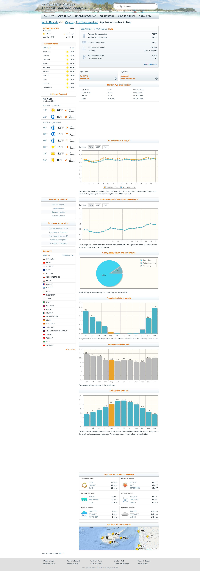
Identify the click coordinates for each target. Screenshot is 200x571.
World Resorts (50, 22)
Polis (45, 79)
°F (53, 16)
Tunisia (49, 334)
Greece (49, 288)
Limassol (46, 59)
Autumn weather (58, 216)
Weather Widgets (126, 16)
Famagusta (47, 87)
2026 (91, 147)
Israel (49, 298)
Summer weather (58, 212)
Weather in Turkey (96, 561)
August (111, 99)
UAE (48, 342)
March (84, 96)
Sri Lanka (50, 324)
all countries (70, 349)
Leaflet (149, 549)
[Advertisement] (138, 120)
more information (150, 64)
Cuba (48, 270)
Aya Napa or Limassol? (58, 236)
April (83, 99)
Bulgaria (50, 259)
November (139, 96)
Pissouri (46, 75)
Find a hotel (145, 16)
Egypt (49, 281)
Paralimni (46, 67)
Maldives (50, 306)
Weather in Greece (49, 564)
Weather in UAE (119, 561)
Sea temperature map (85, 16)
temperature (128, 77)
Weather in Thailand (73, 561)
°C (49, 16)
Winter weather (58, 205)
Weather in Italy (142, 564)
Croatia (49, 266)
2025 (98, 147)
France (49, 284)
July (110, 96)
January (85, 90)
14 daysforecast (85, 77)
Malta (48, 309)
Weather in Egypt (48, 561)
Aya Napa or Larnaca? (58, 243)
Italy (48, 302)
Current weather (51, 28)
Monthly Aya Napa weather (119, 85)
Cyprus (69, 22)
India (48, 291)
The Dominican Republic (56, 331)
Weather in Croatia (96, 564)
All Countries (107, 16)
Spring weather (58, 208)
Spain (48, 320)
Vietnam (49, 345)
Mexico (49, 313)
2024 (105, 147)
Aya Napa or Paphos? (58, 240)
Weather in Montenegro (121, 564)
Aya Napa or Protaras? (58, 232)
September (139, 90)
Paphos (46, 71)
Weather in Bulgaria (144, 561)
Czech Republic (53, 277)
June (110, 93)
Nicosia (45, 63)
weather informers (100, 568)
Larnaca (46, 56)
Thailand (50, 327)
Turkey (49, 338)
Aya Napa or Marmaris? (58, 228)
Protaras (46, 83)
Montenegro (52, 316)
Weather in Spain (72, 564)
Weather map (64, 16)
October (138, 93)
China (48, 263)
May (109, 90)
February (85, 93)
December (138, 99)
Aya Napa (46, 52)
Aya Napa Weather (87, 22)
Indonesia (50, 295)
